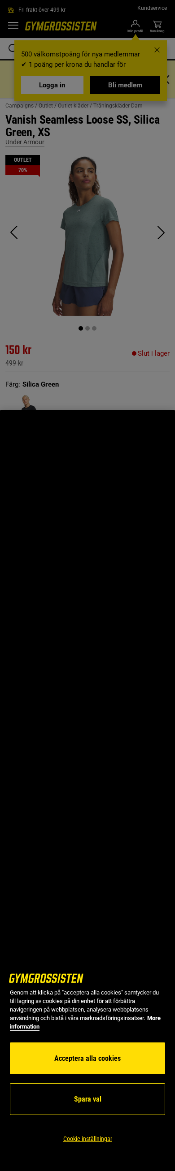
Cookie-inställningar (87, 1138)
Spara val (87, 1099)
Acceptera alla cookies (87, 1058)
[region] (87, 790)
